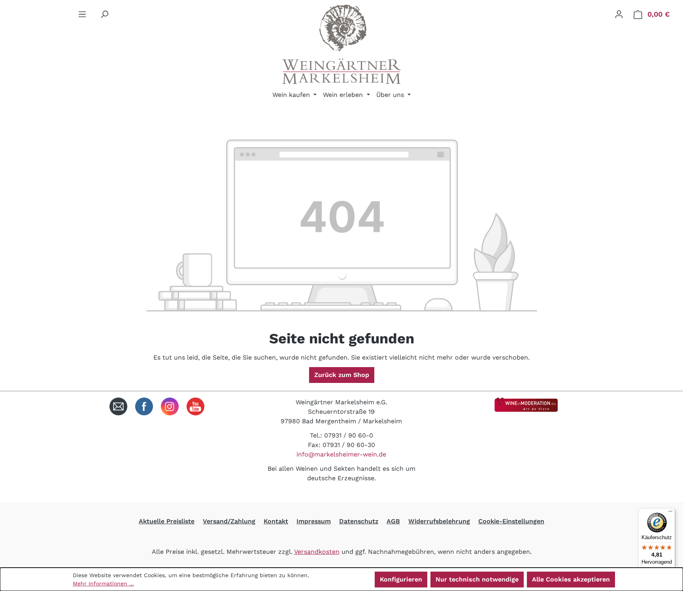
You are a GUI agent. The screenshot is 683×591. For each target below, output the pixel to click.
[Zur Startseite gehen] (341, 44)
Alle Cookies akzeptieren (571, 579)
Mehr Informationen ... (103, 583)
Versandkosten (317, 551)
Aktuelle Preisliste (166, 521)
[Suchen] (104, 14)
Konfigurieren (401, 579)
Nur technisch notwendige (477, 579)
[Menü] (82, 14)
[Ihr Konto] (618, 14)
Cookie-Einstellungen (511, 521)
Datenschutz (358, 521)
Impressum (313, 521)
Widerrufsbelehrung (439, 521)
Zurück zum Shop (341, 375)
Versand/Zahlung (229, 521)
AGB (393, 521)
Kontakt (276, 521)
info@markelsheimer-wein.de (341, 454)
